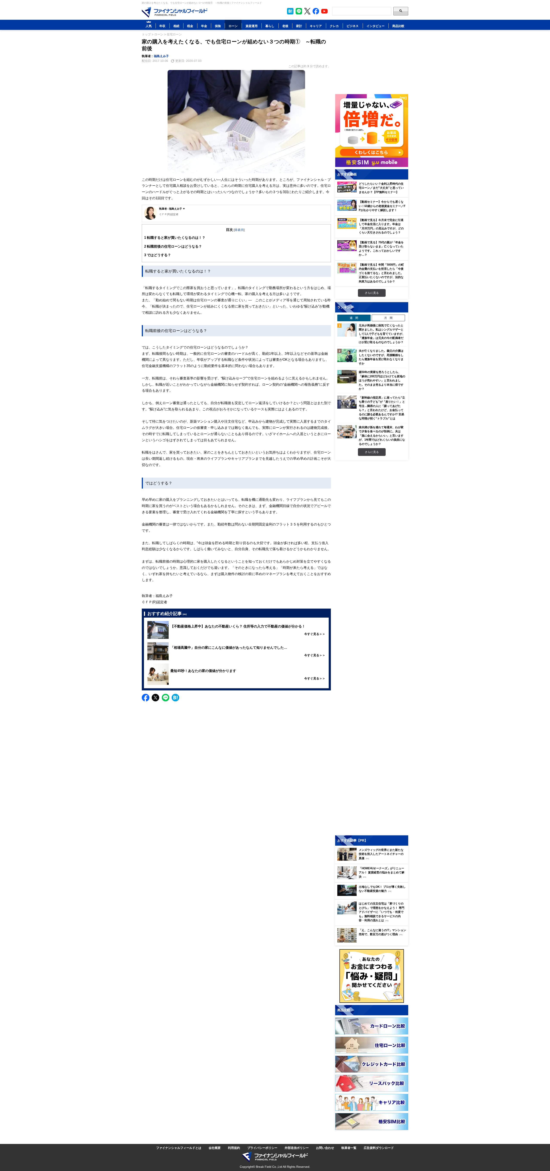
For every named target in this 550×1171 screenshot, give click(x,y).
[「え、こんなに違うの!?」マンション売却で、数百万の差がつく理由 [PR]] (372, 941)
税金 (190, 25)
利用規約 (234, 1147)
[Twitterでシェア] (155, 697)
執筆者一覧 (348, 1147)
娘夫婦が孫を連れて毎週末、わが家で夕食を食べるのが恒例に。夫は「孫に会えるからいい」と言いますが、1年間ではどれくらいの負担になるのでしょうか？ (382, 435)
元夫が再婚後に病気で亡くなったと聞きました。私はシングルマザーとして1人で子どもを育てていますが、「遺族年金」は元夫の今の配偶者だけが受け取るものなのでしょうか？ (382, 333)
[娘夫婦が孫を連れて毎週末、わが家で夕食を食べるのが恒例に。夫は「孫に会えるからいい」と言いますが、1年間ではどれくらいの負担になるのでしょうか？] (347, 432)
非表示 (239, 229)
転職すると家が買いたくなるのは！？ (174, 237)
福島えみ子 (161, 56)
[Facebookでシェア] (145, 697)
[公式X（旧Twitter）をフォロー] (307, 11)
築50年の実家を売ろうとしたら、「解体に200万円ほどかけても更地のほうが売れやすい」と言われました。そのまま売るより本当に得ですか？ (382, 380)
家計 (299, 25)
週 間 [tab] (354, 318)
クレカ (334, 25)
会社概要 (215, 1147)
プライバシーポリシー (262, 1147)
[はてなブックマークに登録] (175, 697)
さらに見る (372, 292)
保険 (218, 25)
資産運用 (252, 25)
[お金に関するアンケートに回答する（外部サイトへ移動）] (371, 976)
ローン (233, 25)
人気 (149, 25)
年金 (204, 25)
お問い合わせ (325, 1147)
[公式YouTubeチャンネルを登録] (324, 11)
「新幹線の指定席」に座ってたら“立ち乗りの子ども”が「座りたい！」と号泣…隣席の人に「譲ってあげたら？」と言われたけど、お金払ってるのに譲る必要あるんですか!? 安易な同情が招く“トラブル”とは (382, 408)
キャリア (316, 25)
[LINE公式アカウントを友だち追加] (299, 11)
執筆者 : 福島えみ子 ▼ (172, 208)
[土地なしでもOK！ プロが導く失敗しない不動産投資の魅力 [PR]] (372, 894)
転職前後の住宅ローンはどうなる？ (173, 246)
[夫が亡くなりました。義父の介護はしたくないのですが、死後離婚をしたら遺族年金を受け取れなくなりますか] (347, 355)
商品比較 (398, 25)
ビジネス (353, 25)
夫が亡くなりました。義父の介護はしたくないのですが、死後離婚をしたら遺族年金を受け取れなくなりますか (381, 357)
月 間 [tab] (388, 318)
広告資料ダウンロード (379, 1147)
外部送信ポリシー (297, 1147)
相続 (176, 25)
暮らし (269, 25)
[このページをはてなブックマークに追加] (290, 11)
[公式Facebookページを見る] (316, 11)
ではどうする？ (157, 255)
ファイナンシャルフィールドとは (178, 1147)
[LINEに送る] (165, 697)
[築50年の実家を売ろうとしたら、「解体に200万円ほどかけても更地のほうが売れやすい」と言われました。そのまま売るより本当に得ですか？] (347, 376)
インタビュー (376, 25)
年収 (162, 25)
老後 (285, 25)
